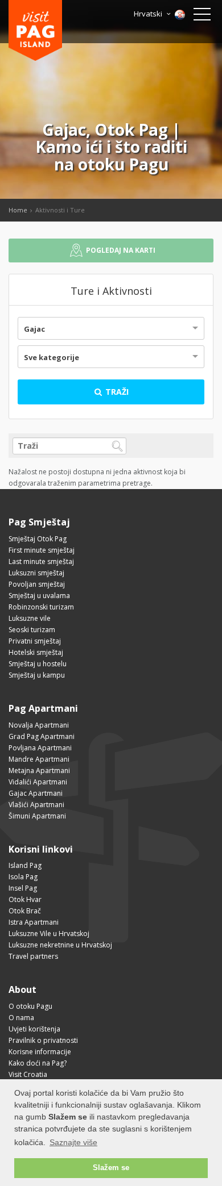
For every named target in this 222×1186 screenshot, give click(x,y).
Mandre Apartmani (39, 759)
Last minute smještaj (41, 561)
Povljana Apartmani (40, 748)
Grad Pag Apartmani (42, 736)
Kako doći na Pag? (38, 1063)
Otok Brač (25, 911)
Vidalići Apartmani (38, 782)
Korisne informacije (40, 1051)
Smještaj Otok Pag (38, 539)
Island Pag (25, 865)
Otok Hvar (25, 899)
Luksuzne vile (30, 618)
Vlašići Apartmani (36, 804)
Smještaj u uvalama (39, 595)
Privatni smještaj (35, 641)
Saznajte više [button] (73, 1142)
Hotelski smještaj (36, 652)
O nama (21, 1017)
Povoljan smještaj (37, 584)
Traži (116, 391)
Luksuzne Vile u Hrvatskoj (49, 933)
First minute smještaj (42, 550)
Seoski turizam (32, 629)
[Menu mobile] (202, 16)
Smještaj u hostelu (38, 664)
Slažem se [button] (111, 1168)
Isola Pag (23, 877)
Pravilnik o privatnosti (43, 1040)
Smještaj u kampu (37, 675)
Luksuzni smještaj (36, 573)
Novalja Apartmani (39, 725)
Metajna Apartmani (39, 770)
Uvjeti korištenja (34, 1029)
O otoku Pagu (30, 1006)
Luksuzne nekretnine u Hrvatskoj (60, 945)
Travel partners (33, 956)
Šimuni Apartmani (37, 816)
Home (18, 210)
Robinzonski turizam (41, 607)
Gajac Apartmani (36, 793)
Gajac (34, 329)
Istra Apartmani (34, 922)
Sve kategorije (51, 357)
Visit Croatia (28, 1074)
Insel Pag (23, 888)
